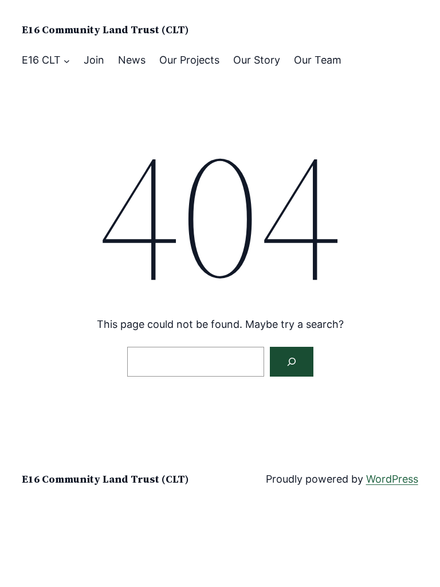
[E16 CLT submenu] (67, 60)
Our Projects (189, 60)
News (132, 60)
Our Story (256, 60)
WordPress (392, 479)
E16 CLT (41, 60)
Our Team (317, 60)
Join (94, 60)
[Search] (291, 362)
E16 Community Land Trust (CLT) (105, 29)
